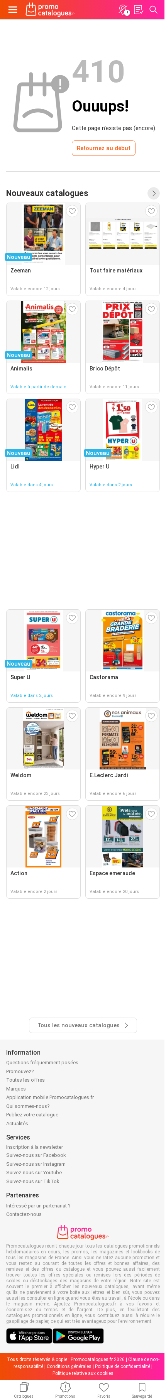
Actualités (17, 1123)
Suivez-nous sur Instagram (36, 1164)
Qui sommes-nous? (28, 1106)
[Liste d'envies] (138, 9)
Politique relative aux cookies (83, 1373)
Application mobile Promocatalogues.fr (50, 1097)
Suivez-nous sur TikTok (32, 1181)
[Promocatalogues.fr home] (50, 9)
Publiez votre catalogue (32, 1115)
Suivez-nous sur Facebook (36, 1155)
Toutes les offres (25, 1080)
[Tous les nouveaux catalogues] (153, 193)
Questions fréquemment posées (42, 1062)
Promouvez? (20, 1071)
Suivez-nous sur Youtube (34, 1172)
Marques (16, 1089)
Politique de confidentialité (122, 1366)
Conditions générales (69, 1366)
